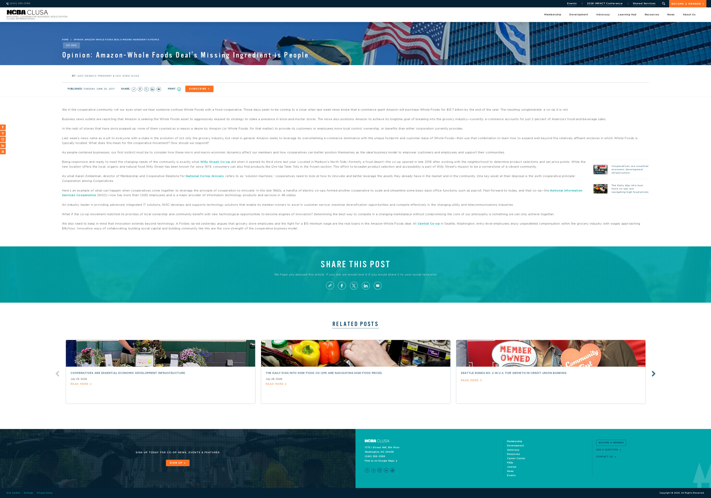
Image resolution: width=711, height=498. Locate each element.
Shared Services (644, 3)
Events (572, 3)
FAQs (510, 463)
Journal (511, 467)
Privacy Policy (45, 493)
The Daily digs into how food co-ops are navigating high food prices (324, 373)
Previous (57, 373)
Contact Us (604, 457)
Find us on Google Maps (380, 461)
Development (578, 15)
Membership (552, 15)
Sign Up (176, 463)
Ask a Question (607, 450)
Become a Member (686, 4)
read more (80, 384)
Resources (652, 15)
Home (65, 40)
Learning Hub (627, 15)
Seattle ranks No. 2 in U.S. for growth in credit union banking (514, 373)
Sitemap (28, 493)
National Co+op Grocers (205, 176)
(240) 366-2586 (375, 456)
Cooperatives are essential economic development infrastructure (128, 373)
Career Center (516, 458)
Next (653, 373)
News (671, 15)
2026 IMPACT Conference (605, 3)
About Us (689, 15)
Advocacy (603, 15)
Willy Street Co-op (215, 162)
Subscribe (197, 89)
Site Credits (13, 493)
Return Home (56, 13)
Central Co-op (429, 223)
